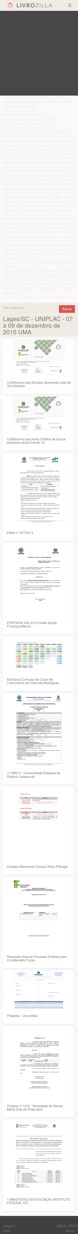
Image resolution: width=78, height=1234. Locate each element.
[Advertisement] (39, 53)
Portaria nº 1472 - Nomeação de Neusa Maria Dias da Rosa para (35, 1107)
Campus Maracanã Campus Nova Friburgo (37, 866)
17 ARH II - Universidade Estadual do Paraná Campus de (33, 775)
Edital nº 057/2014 (20, 532)
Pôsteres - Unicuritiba (22, 1015)
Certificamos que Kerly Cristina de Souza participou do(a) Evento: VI (36, 441)
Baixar (67, 309)
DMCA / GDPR (67, 1226)
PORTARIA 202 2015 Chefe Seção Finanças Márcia (32, 624)
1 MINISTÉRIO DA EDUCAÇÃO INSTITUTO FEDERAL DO (38, 1201)
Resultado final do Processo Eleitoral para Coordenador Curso (37, 958)
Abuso (70, 1230)
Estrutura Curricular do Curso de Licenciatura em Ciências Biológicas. (33, 681)
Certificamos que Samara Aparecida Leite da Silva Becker (39, 384)
